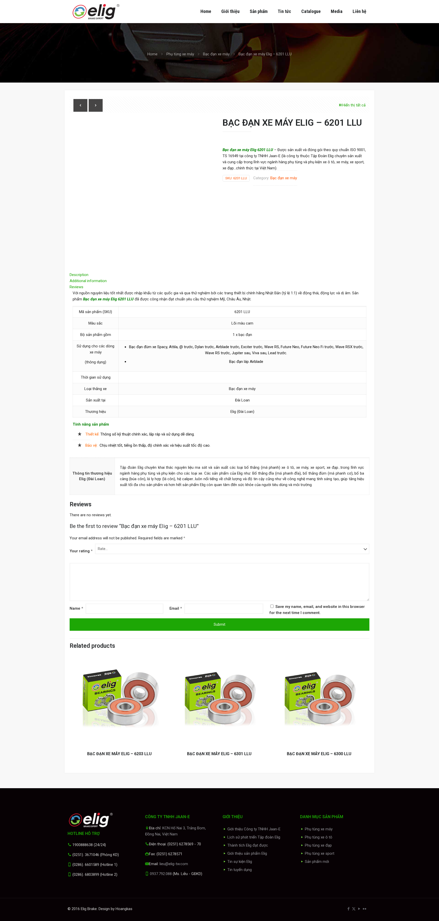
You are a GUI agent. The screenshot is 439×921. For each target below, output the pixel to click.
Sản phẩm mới (317, 861)
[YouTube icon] (359, 909)
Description (79, 274)
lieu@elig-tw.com (174, 864)
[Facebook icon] (348, 909)
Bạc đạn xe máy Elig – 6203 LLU (119, 753)
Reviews (78, 287)
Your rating (81, 551)
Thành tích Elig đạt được (247, 845)
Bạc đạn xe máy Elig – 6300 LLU (319, 753)
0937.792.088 (161, 873)
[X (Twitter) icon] (354, 909)
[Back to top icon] (414, 910)
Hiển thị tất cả (354, 105)
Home (152, 54)
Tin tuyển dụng (239, 869)
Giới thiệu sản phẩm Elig (247, 853)
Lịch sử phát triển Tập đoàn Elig (253, 837)
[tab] (219, 275)
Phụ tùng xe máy (180, 54)
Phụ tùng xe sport (319, 853)
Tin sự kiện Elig (239, 861)
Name (76, 608)
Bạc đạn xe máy (216, 54)
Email (175, 608)
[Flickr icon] (364, 909)
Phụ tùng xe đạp (318, 845)
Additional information (88, 281)
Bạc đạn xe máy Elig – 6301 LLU (219, 753)
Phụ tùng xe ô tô (318, 837)
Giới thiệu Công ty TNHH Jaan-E (253, 829)
